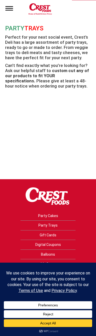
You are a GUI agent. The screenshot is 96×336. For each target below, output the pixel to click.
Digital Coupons (48, 245)
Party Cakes (48, 216)
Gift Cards (48, 235)
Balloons (48, 254)
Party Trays (48, 225)
